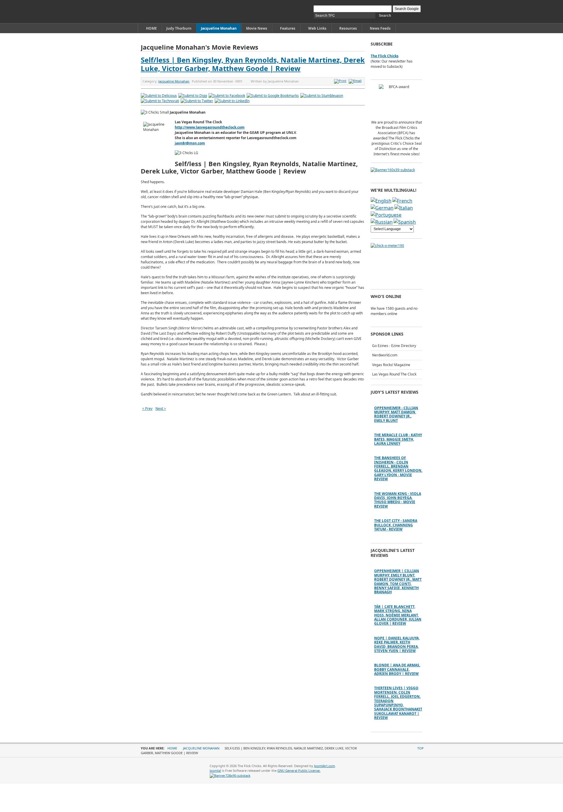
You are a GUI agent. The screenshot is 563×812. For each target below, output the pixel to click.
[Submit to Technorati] (160, 100)
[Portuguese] (386, 214)
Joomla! (215, 770)
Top (420, 748)
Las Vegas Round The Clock (394, 374)
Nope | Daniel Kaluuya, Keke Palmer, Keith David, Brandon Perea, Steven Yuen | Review (397, 644)
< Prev (147, 408)
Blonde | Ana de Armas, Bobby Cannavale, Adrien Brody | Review (397, 669)
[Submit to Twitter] (197, 100)
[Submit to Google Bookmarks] (273, 95)
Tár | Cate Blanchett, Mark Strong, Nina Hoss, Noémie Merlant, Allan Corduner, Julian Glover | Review (397, 615)
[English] (381, 200)
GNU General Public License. (298, 770)
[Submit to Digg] (192, 95)
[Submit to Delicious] (159, 95)
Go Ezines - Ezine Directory (394, 345)
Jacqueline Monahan (173, 81)
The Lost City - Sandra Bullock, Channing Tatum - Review (395, 525)
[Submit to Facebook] (226, 95)
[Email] (356, 80)
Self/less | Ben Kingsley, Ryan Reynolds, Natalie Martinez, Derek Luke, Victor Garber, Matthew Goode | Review (253, 64)
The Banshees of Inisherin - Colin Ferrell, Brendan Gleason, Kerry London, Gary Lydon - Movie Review (398, 468)
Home (172, 748)
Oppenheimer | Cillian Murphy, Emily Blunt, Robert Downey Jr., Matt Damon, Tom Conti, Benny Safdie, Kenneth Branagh (398, 581)
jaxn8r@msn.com (190, 143)
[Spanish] (405, 221)
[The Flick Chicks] (168, 11)
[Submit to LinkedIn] (232, 100)
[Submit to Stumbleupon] (321, 95)
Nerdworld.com (384, 355)
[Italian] (403, 207)
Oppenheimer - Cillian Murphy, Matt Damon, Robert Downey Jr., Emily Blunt (396, 414)
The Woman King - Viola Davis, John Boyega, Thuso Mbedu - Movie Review (397, 500)
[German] (382, 207)
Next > (160, 408)
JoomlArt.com (324, 766)
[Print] (341, 80)
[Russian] (382, 221)
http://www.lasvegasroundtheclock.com (210, 127)
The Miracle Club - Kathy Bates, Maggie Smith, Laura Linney (398, 439)
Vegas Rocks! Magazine (391, 364)
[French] (402, 200)
